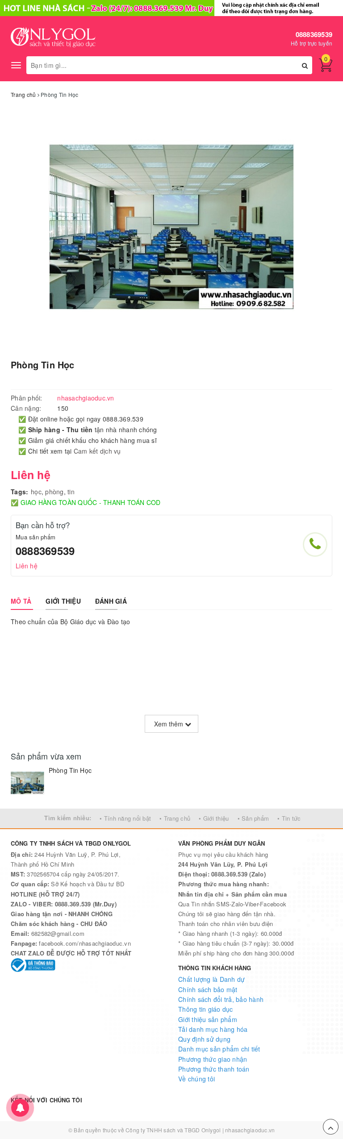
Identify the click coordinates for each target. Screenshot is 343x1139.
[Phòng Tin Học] (27, 783)
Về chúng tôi (196, 1078)
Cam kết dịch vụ (97, 450)
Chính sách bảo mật (208, 989)
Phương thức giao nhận (212, 1059)
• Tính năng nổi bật (125, 818)
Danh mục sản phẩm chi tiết (219, 1048)
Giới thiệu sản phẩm (207, 1019)
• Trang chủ (174, 818)
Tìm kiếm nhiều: (67, 818)
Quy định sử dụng (204, 1039)
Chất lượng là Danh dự (211, 979)
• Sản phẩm (253, 818)
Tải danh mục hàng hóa (212, 1029)
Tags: (19, 491)
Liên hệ (27, 565)
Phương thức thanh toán (214, 1068)
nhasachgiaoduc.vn (250, 1130)
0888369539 (314, 34)
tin (71, 491)
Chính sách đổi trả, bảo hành (221, 999)
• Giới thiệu (214, 818)
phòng (54, 491)
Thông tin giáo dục (205, 1009)
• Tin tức (289, 818)
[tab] (21, 601)
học (36, 491)
